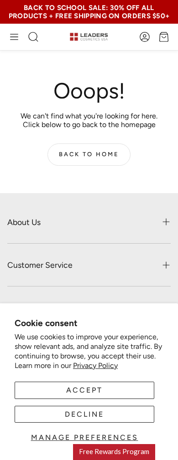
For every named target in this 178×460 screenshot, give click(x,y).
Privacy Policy (95, 365)
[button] (14, 37)
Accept (84, 390)
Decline (84, 414)
